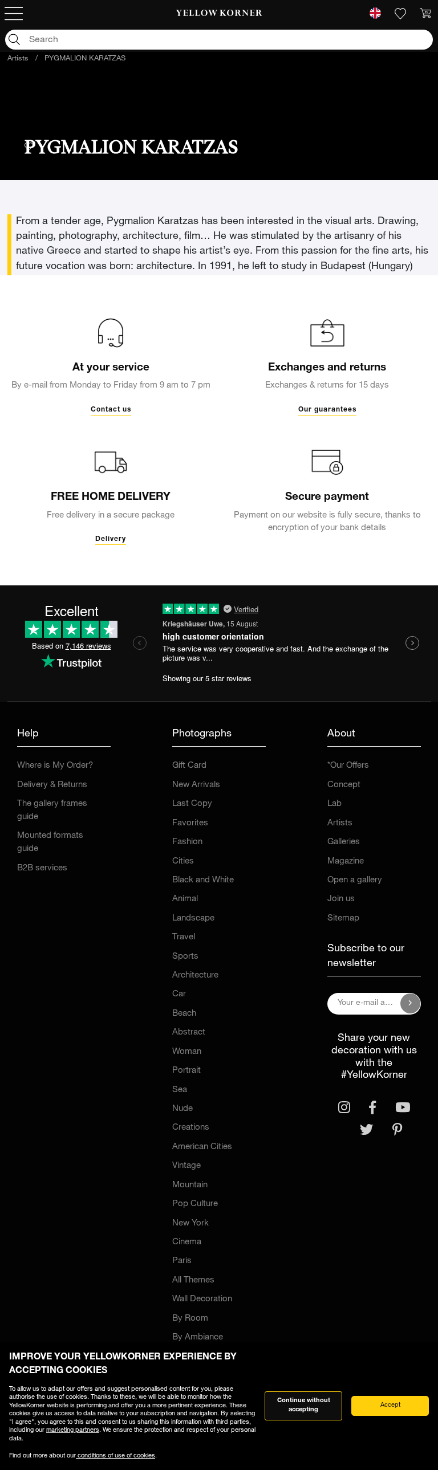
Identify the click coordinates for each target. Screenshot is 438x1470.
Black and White (203, 880)
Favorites (190, 823)
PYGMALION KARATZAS (84, 59)
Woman (186, 1052)
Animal (185, 899)
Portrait (186, 1070)
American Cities (202, 1147)
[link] (219, 14)
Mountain (190, 1185)
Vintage (186, 1166)
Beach (184, 1013)
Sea (179, 1090)
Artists (18, 59)
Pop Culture (195, 1204)
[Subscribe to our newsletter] (410, 1004)
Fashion (187, 842)
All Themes (193, 1280)
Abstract (188, 1032)
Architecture (195, 975)
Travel (183, 937)
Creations (190, 1127)
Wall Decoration (202, 1299)
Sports (185, 956)
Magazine (345, 861)
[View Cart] (425, 13)
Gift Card (189, 766)
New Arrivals (196, 785)
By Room (190, 1318)
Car (179, 994)
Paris (182, 1261)
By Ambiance (197, 1337)
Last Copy (192, 804)
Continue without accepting (303, 1406)
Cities (183, 861)
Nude (182, 1109)
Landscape (193, 918)
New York (190, 1223)
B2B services (42, 868)
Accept (390, 1405)
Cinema (186, 1242)
